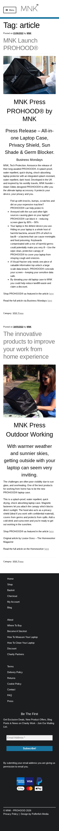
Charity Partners (15, 654)
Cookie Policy (14, 683)
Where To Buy (14, 625)
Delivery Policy (15, 672)
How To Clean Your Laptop (20, 642)
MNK (29, 33)
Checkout (12, 596)
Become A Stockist (17, 631)
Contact (11, 689)
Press (10, 701)
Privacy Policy (10, 814)
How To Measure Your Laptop (22, 637)
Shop (10, 584)
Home (10, 578)
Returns (11, 678)
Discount (11, 648)
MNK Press (18, 313)
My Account (13, 601)
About (10, 619)
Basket (10, 590)
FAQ (9, 695)
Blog (9, 607)
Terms (10, 666)
